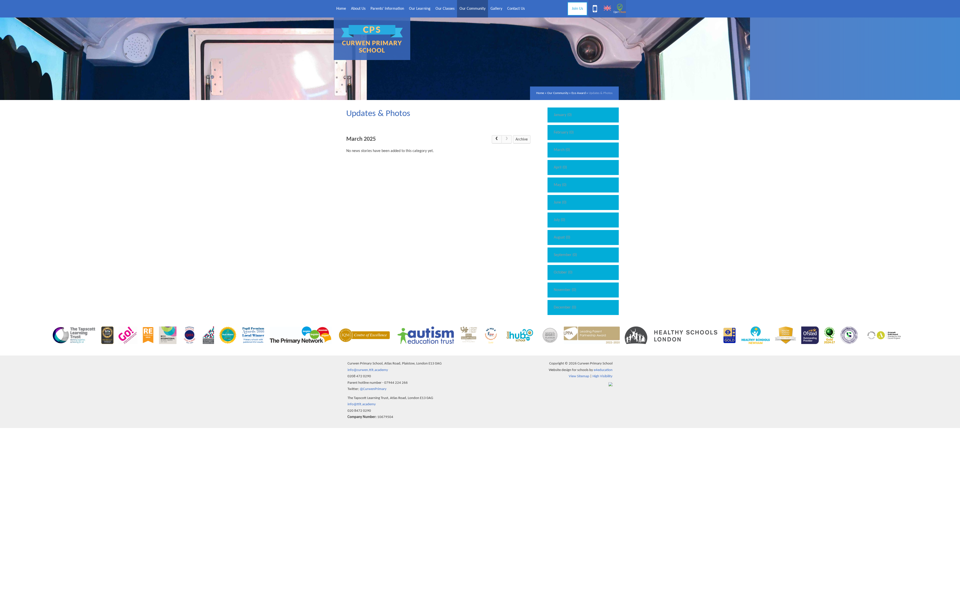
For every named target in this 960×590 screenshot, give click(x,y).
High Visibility (602, 376)
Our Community (557, 93)
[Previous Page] (497, 139)
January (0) (563, 115)
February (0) (564, 132)
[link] (507, 139)
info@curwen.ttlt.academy (368, 370)
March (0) (562, 150)
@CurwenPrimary (373, 389)
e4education (603, 370)
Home (540, 93)
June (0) (560, 202)
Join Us (577, 9)
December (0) (565, 308)
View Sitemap (579, 376)
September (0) (565, 255)
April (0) (560, 168)
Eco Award (579, 93)
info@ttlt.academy (362, 404)
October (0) (563, 272)
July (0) (559, 220)
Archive (522, 140)
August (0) (562, 238)
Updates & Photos (600, 93)
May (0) (560, 185)
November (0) (565, 290)
